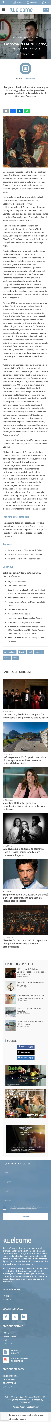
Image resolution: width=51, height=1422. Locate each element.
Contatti (8, 1344)
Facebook (24, 1046)
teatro (6, 657)
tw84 (15, 657)
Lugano (39, 652)
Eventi (21, 652)
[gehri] (25, 1085)
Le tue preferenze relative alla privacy (26, 1415)
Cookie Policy (33, 1407)
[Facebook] (19, 1046)
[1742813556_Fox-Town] (25, 1117)
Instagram (25, 1052)
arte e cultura (9, 652)
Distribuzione (10, 1376)
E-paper (18, 3)
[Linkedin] (19, 1057)
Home (6, 1333)
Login (6, 1296)
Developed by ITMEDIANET (31, 1401)
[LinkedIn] (24, 1317)
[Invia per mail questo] (6, 111)
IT (44, 10)
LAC (30, 652)
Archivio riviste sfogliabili (19, 1360)
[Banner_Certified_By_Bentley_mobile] (25, 1152)
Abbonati (33, 2)
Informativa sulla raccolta (14, 1419)
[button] (2, 2)
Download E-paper (17, 1352)
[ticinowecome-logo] (21, 9)
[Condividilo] (13, 111)
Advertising (9, 1336)
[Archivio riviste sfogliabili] (7, 1360)
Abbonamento (10, 1379)
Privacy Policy (18, 1407)
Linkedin (24, 1057)
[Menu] (3, 9)
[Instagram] (19, 1052)
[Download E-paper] (7, 1352)
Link (5, 1340)
